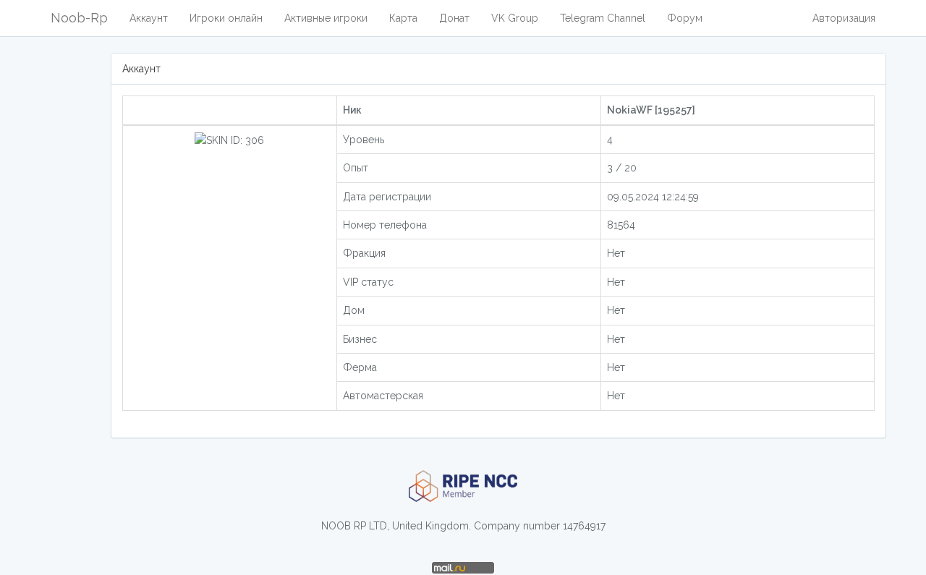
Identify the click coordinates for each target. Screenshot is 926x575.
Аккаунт (148, 18)
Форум (684, 18)
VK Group (514, 18)
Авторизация (843, 18)
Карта (403, 18)
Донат (454, 18)
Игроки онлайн (226, 18)
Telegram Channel (602, 18)
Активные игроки (326, 18)
